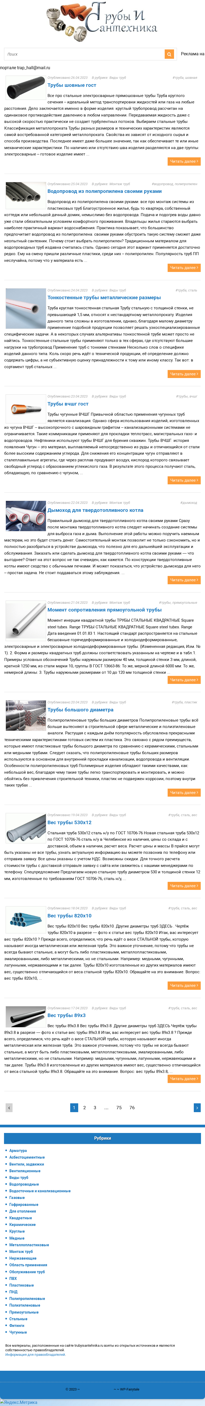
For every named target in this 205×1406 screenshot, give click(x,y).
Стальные (18, 1319)
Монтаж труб (119, 184)
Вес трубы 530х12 (70, 822)
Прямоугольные (24, 1312)
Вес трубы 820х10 (70, 916)
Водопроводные (24, 1184)
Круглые (17, 1231)
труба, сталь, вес (184, 815)
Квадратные (20, 1218)
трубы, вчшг (187, 396)
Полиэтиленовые (24, 1305)
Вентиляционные (25, 1171)
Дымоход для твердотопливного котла (95, 510)
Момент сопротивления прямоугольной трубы (105, 610)
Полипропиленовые (27, 1298)
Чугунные (18, 1332)
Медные (17, 1238)
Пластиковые (21, 1285)
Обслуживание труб (27, 1272)
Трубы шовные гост (72, 85)
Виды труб (117, 78)
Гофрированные (23, 1204)
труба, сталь (187, 290)
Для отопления (22, 1211)
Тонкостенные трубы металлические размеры (104, 297)
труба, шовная (186, 78)
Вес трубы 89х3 (67, 1015)
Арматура (18, 1150)
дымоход (190, 503)
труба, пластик (185, 702)
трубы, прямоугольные (179, 603)
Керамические (22, 1224)
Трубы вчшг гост (68, 404)
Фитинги (16, 1325)
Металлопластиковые (29, 1245)
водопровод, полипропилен (175, 184)
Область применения (28, 1265)
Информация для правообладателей (35, 1355)
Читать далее (183, 161)
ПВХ (13, 1278)
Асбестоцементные (27, 1157)
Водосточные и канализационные (40, 1191)
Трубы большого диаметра (80, 710)
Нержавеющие (23, 1258)
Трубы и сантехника (97, 1389)
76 (132, 1107)
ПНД (13, 1292)
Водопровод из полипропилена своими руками (105, 191)
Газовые (17, 1197)
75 (119, 1107)
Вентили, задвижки (26, 1164)
